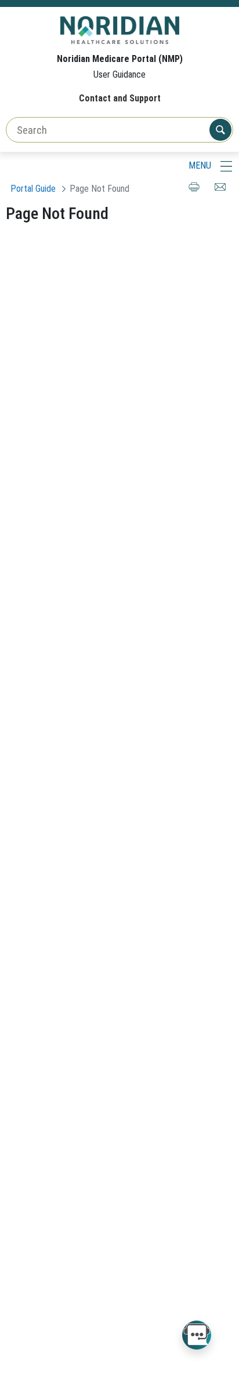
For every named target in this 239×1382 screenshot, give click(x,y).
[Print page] (194, 192)
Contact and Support (120, 98)
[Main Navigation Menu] (226, 165)
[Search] (220, 130)
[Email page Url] (220, 192)
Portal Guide (33, 188)
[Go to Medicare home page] (119, 29)
